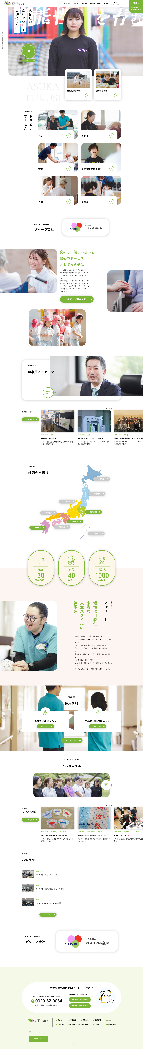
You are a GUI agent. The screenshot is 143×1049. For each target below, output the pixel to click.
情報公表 (31, 1032)
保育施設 (84, 3)
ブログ (115, 3)
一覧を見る (30, 419)
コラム (124, 3)
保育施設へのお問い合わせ (80, 1005)
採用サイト (136, 8)
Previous (108, 407)
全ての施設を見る (76, 299)
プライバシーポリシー (42, 1032)
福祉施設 (76, 3)
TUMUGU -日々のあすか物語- (80, 1025)
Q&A (98, 3)
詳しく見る (48, 915)
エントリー (71, 740)
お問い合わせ (111, 1025)
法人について (68, 3)
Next (113, 407)
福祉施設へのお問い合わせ (80, 999)
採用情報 (92, 3)
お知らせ (105, 3)
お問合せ (136, 3)
